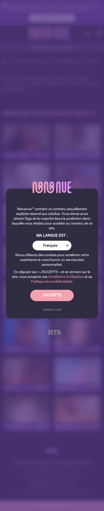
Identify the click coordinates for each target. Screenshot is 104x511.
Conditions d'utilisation (66, 277)
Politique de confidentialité (51, 281)
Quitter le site (52, 310)
